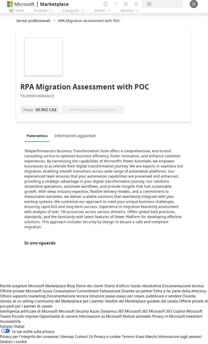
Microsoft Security (74, 311)
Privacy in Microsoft (168, 316)
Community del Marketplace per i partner (69, 300)
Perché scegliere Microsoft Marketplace (33, 285)
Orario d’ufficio (117, 285)
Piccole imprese (25, 316)
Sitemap (67, 336)
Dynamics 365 (112, 311)
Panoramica (37, 135)
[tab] (38, 135)
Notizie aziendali (137, 316)
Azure (94, 311)
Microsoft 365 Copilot (167, 311)
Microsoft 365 (136, 311)
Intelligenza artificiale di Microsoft (29, 311)
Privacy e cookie (107, 336)
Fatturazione (110, 290)
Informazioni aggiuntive (75, 135)
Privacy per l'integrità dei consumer (29, 336)
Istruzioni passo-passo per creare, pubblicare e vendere (135, 295)
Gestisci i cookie (13, 341)
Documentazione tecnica (183, 285)
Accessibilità (10, 321)
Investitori (194, 316)
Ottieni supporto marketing (23, 295)
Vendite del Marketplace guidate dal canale (141, 300)
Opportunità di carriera (58, 316)
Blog (71, 285)
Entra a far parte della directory (180, 290)
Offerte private (12, 290)
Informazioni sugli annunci (180, 336)
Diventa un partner (137, 290)
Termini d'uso (133, 336)
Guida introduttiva (146, 285)
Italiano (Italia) (12, 326)
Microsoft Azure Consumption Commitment (63, 290)
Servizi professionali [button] (33, 20)
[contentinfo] (55, 21)
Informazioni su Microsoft (100, 316)
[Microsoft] (20, 4)
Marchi (151, 336)
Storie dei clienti (89, 285)
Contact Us (84, 336)
